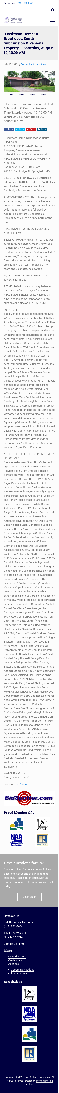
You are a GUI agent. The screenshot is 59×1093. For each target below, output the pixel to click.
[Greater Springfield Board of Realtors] (16, 824)
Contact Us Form (14, 943)
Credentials (15, 960)
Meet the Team (17, 956)
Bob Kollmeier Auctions (37, 1077)
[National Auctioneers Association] (16, 840)
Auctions (13, 964)
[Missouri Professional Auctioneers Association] (42, 824)
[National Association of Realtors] (42, 840)
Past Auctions (21, 784)
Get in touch (29, 896)
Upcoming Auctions (22, 969)
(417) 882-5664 (25, 3)
